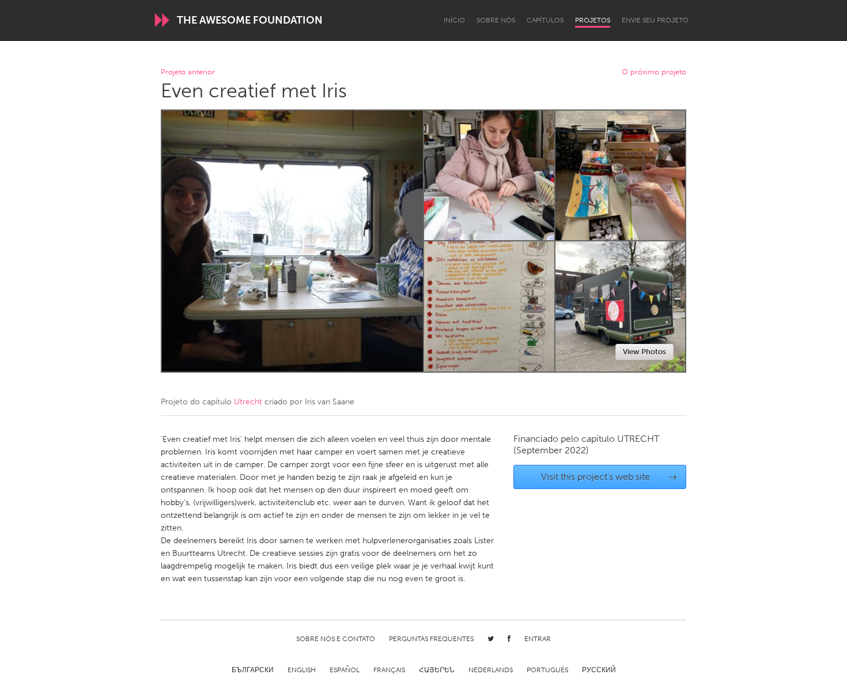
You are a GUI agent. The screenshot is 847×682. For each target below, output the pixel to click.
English (302, 670)
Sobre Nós (496, 20)
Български (253, 670)
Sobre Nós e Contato (335, 639)
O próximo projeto (654, 72)
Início (454, 20)
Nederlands (490, 670)
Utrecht (248, 402)
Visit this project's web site (609, 476)
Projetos (592, 20)
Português (547, 670)
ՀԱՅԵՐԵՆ (437, 670)
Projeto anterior (188, 72)
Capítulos (545, 20)
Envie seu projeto (655, 20)
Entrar (537, 639)
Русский (599, 670)
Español (345, 670)
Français (389, 670)
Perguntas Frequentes (431, 639)
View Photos (644, 351)
